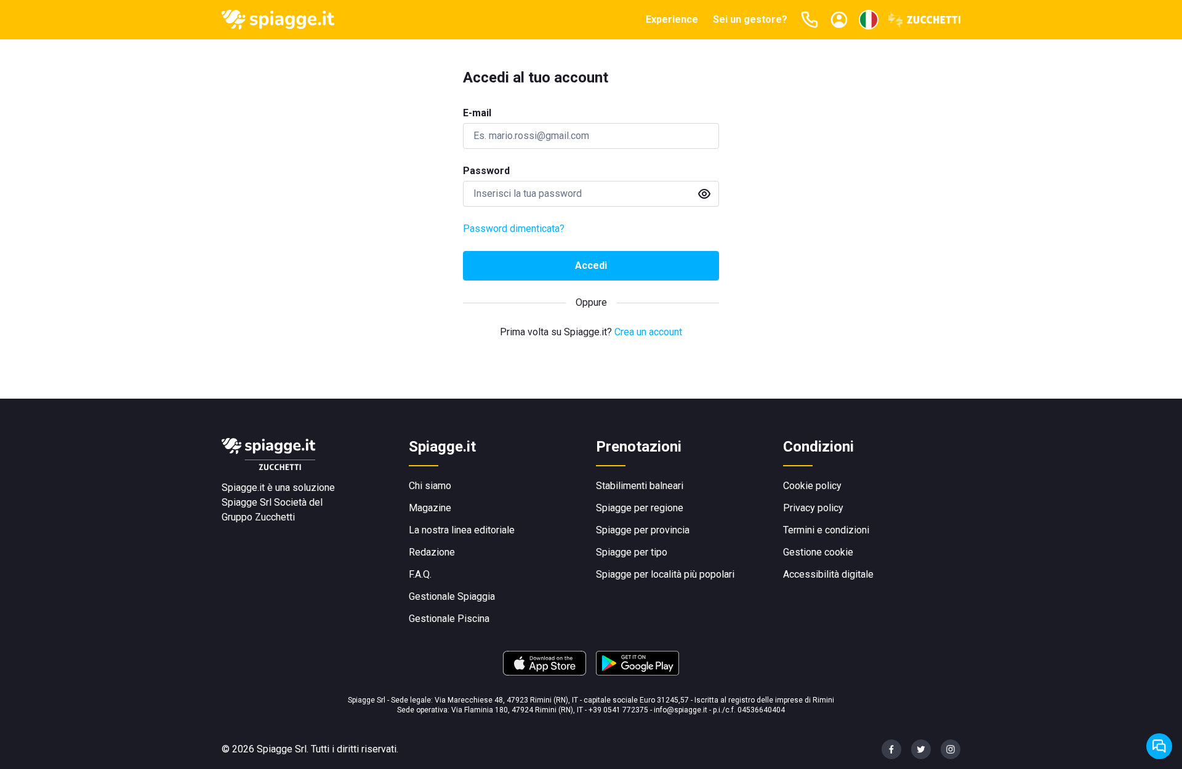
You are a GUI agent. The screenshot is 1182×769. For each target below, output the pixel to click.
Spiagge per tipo (631, 552)
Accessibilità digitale (828, 574)
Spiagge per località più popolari (665, 574)
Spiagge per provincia (643, 530)
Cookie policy (812, 486)
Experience (672, 19)
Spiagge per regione (639, 508)
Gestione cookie (818, 552)
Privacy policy (813, 508)
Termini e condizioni (826, 530)
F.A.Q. (420, 574)
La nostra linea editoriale (462, 530)
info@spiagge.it (680, 710)
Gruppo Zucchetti (258, 517)
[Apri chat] (1159, 746)
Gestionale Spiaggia (452, 596)
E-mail (477, 113)
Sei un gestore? (750, 19)
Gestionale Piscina (449, 618)
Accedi (591, 265)
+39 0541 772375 (618, 710)
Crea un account (648, 332)
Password (486, 171)
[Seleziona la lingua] (868, 20)
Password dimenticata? (514, 228)
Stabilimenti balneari (639, 486)
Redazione (432, 552)
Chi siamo (430, 486)
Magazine (430, 508)
